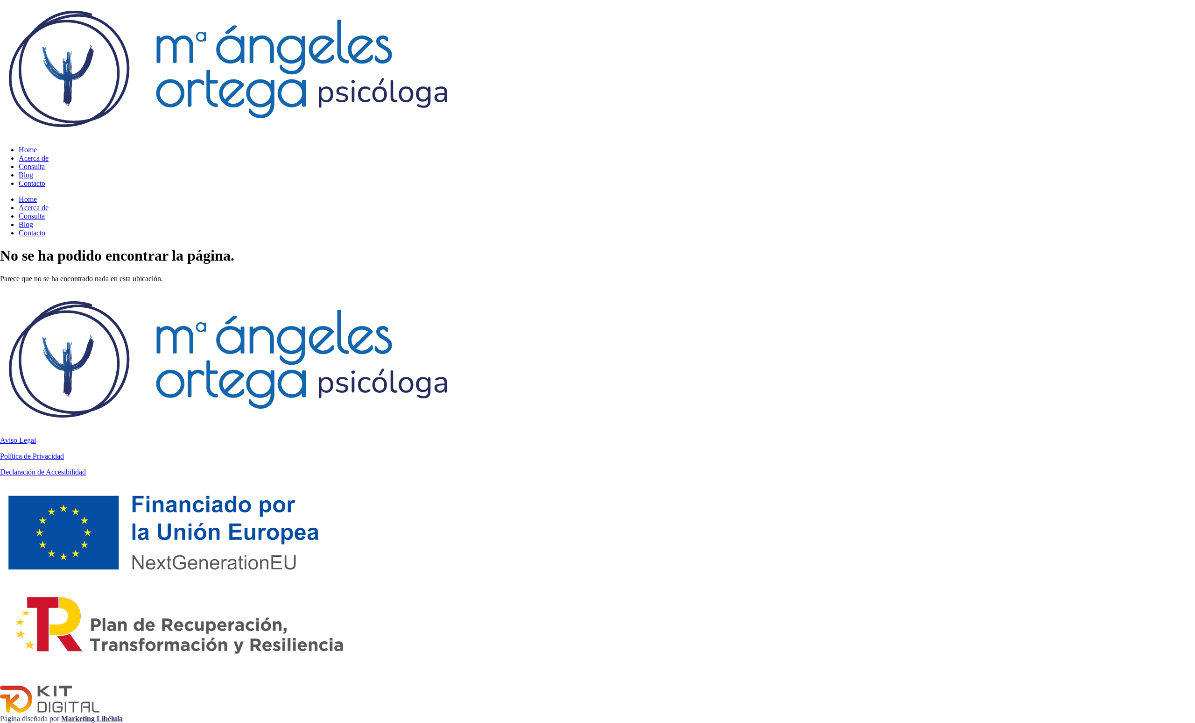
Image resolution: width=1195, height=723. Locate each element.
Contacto (32, 183)
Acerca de (34, 158)
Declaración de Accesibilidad (43, 472)
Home (28, 150)
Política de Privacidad (32, 456)
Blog (26, 175)
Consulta (32, 166)
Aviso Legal (18, 440)
